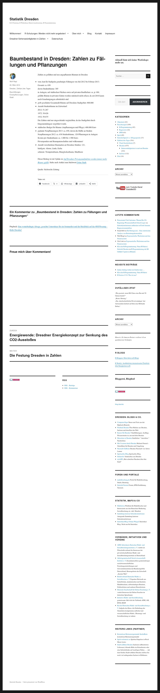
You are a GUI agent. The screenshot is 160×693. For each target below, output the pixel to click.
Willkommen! (15, 33)
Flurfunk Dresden (123, 427)
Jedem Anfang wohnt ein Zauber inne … (130, 270)
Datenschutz (57, 38)
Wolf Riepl (13, 81)
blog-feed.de (119, 404)
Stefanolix (120, 456)
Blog (89, 33)
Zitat (118, 156)
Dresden (13, 88)
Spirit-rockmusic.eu (123, 639)
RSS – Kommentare (71, 388)
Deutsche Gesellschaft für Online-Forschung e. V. (133, 590)
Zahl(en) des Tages (23, 88)
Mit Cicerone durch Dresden (126, 443)
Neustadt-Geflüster (123, 448)
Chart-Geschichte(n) (126, 143)
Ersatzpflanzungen (16, 94)
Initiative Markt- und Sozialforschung (130, 597)
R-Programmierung (125, 127)
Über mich (76, 33)
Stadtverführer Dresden (125, 644)
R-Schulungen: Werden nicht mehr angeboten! (45, 33)
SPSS (121, 132)
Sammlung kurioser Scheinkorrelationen (130, 514)
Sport (119, 135)
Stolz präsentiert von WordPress (34, 682)
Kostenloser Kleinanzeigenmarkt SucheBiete (132, 634)
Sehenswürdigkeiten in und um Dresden (134, 148)
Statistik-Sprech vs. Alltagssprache (128, 138)
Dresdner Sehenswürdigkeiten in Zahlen (28, 38)
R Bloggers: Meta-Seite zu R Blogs (127, 358)
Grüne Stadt (81, 162)
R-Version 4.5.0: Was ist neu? (127, 275)
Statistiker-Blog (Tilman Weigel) (128, 521)
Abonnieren (140, 101)
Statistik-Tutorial (122, 485)
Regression (123, 130)
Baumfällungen (15, 92)
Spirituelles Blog (123, 454)
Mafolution (121, 506)
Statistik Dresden (24, 18)
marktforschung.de (123, 480)
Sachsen (122, 153)
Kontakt (98, 33)
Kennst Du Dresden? (124, 433)
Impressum (110, 33)
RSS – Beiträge (69, 385)
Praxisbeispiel (122, 124)
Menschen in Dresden (124, 438)
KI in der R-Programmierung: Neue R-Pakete (132, 272)
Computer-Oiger (122, 422)
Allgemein (120, 122)
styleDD (120, 459)
